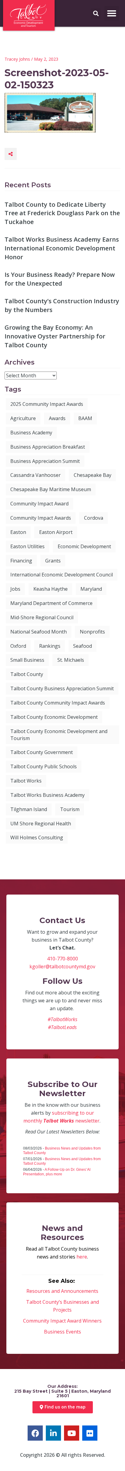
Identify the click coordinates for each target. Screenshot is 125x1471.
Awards (57, 418)
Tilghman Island (28, 809)
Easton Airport (56, 532)
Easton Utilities (27, 546)
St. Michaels (70, 660)
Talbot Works (26, 780)
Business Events (62, 1331)
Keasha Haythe (50, 589)
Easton (18, 532)
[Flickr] (89, 1433)
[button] (111, 13)
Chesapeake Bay (92, 475)
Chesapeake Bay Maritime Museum (50, 489)
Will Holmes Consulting (36, 837)
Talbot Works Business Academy (47, 795)
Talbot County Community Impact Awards (57, 702)
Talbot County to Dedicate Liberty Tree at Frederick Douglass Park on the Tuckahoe (62, 213)
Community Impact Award (39, 503)
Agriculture (23, 418)
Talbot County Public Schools (43, 766)
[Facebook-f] (35, 1433)
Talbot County (26, 674)
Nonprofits (92, 631)
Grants (53, 560)
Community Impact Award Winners (62, 1320)
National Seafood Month (38, 631)
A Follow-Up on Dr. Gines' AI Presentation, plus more (56, 1171)
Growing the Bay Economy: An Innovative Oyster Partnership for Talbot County (55, 336)
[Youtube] (71, 1433)
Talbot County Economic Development (54, 717)
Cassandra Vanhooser (35, 475)
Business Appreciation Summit (45, 461)
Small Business (27, 660)
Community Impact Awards (40, 518)
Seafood (82, 646)
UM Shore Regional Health (40, 823)
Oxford (18, 646)
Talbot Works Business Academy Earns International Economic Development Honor (62, 248)
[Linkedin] (53, 1433)
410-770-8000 (62, 958)
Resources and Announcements (62, 1291)
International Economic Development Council (61, 574)
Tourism (69, 809)
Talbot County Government (41, 752)
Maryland (91, 589)
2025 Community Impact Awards (46, 404)
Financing (21, 560)
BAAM (85, 418)
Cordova (93, 518)
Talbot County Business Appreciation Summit (62, 688)
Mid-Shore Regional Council (41, 617)
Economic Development (84, 546)
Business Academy (31, 432)
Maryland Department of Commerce (51, 603)
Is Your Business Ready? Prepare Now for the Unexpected (60, 278)
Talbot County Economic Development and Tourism (58, 735)
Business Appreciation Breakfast (47, 446)
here (81, 1256)
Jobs (15, 589)
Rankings (49, 646)
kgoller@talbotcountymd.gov (62, 966)
